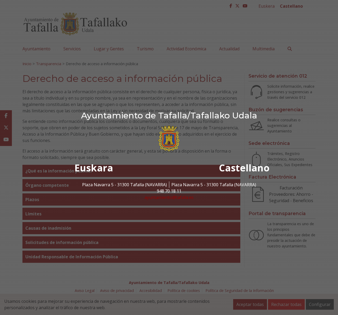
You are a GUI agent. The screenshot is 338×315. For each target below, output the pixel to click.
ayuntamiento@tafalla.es (169, 197)
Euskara (93, 167)
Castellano (244, 167)
